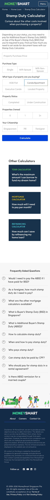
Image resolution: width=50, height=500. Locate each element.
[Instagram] (35, 469)
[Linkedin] (31, 469)
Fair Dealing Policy (34, 494)
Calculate (25, 138)
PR (25, 128)
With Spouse (25, 69)
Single (10, 69)
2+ (40, 115)
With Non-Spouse (40, 69)
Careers (23, 418)
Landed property (36, 89)
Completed (13, 102)
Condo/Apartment (36, 82)
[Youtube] (28, 469)
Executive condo (13, 89)
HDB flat (13, 82)
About (13, 418)
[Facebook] (24, 469)
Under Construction (36, 102)
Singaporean (10, 128)
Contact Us (35, 418)
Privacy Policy (16, 494)
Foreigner (40, 128)
